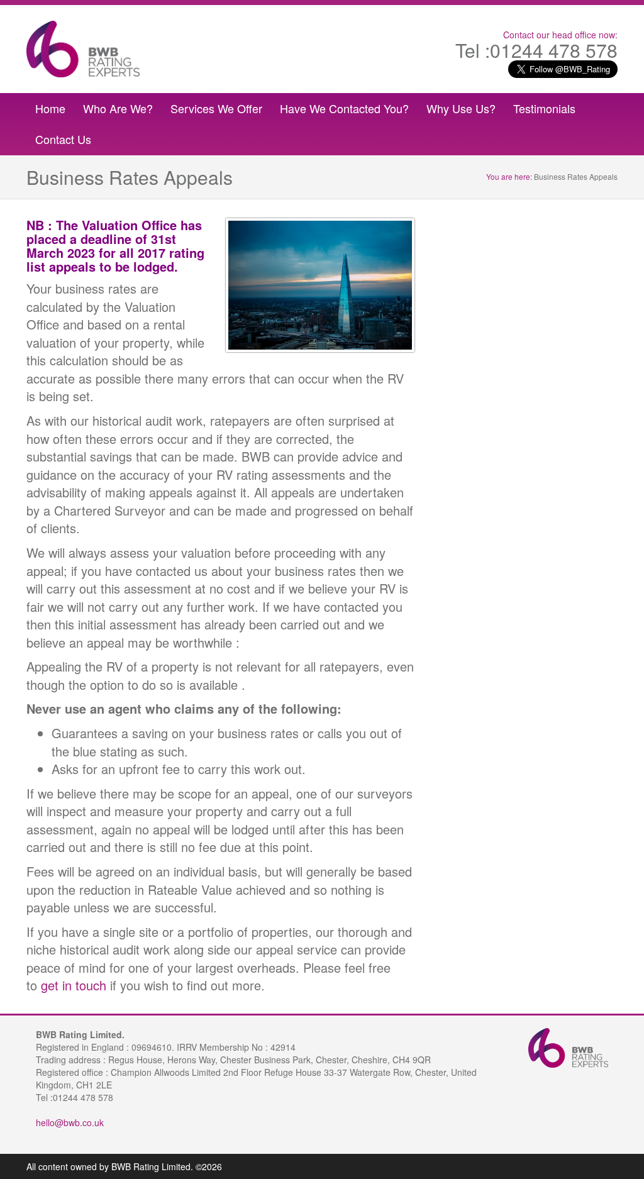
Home (50, 108)
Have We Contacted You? (344, 108)
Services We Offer (216, 108)
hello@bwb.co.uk (70, 1122)
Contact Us (63, 139)
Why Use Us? (461, 108)
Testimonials (544, 108)
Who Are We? (118, 108)
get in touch (73, 985)
